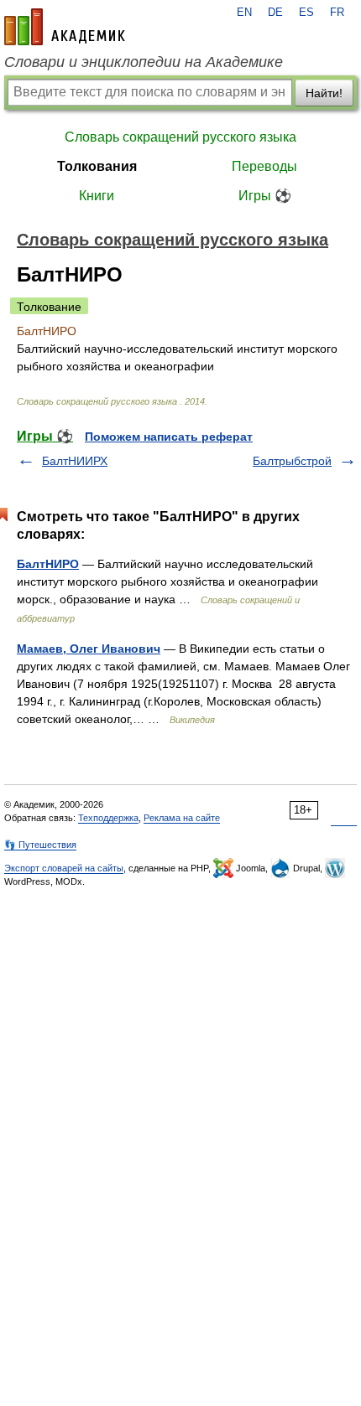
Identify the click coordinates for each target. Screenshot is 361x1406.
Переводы (264, 166)
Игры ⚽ (264, 196)
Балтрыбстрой (292, 461)
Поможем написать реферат (169, 436)
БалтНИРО (48, 564)
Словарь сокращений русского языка (180, 137)
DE (275, 12)
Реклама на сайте (182, 818)
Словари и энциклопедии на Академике (143, 62)
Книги (96, 196)
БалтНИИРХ (74, 461)
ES (306, 12)
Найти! (324, 93)
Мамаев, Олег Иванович (88, 648)
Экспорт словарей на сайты (63, 868)
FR (337, 12)
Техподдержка (108, 818)
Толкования (97, 166)
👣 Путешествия (40, 845)
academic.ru (64, 26)
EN (244, 12)
